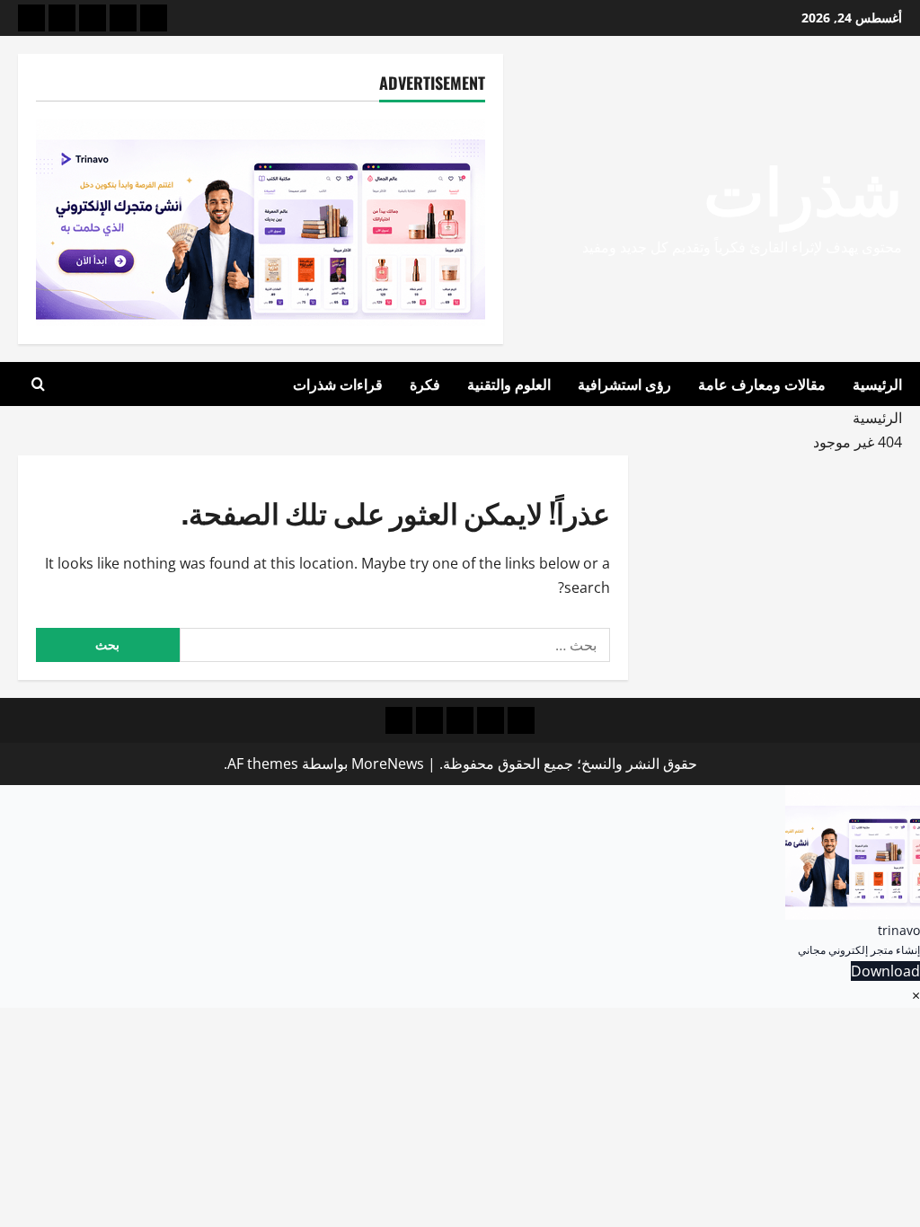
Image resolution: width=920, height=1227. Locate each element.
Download (885, 971)
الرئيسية (877, 383)
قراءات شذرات (338, 383)
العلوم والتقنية (509, 383)
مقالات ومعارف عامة (762, 383)
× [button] (916, 995)
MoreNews (387, 763)
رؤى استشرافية (624, 383)
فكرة (425, 383)
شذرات (802, 186)
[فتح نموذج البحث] (38, 384)
